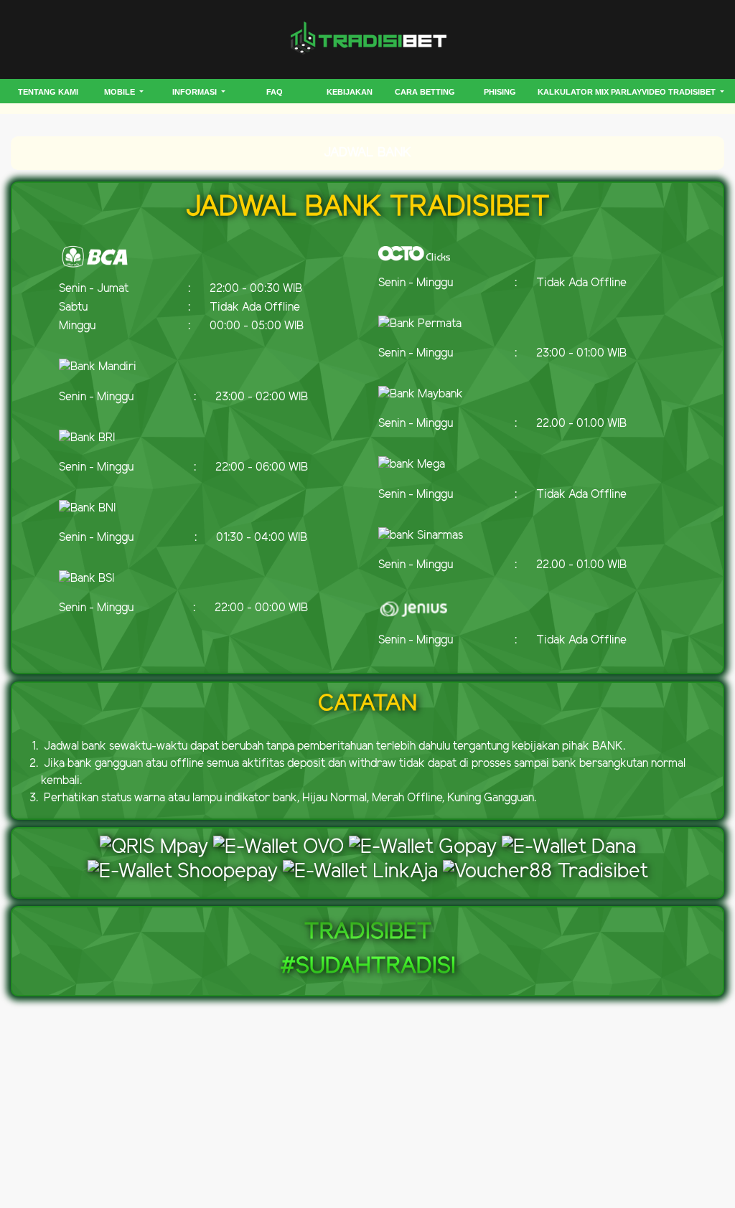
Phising (500, 92)
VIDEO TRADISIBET (680, 92)
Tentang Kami (48, 92)
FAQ (274, 92)
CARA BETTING (425, 92)
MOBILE (120, 92)
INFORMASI (195, 92)
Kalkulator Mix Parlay (590, 92)
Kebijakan (350, 92)
